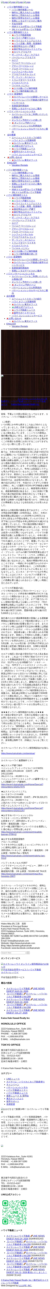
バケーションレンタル (17, 1087)
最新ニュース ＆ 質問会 (17, 1096)
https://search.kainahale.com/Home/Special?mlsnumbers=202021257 (22, 809)
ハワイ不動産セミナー (21, 401)
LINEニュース (13, 1079)
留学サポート (12, 1101)
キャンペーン (12, 1084)
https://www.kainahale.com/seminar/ (18, 753)
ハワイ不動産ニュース (17, 1093)
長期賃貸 (10, 1104)
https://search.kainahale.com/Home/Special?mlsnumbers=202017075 (22, 785)
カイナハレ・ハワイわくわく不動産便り (25, 1082)
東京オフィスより (14, 1098)
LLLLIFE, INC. (25, 1285)
